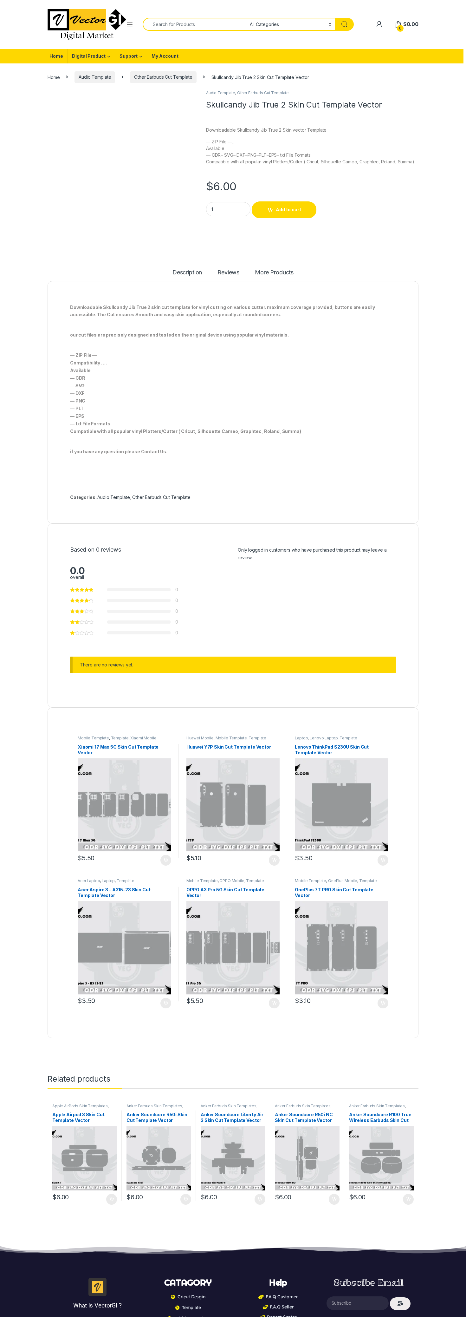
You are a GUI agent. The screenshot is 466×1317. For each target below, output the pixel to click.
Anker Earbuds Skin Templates (154, 591)
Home (56, 56)
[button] (190, 97)
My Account (165, 56)
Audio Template (95, 77)
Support (129, 56)
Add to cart (288, 209)
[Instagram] (409, 856)
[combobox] (194, 24)
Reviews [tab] (230, 273)
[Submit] (400, 789)
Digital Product (89, 56)
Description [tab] (187, 273)
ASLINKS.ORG (109, 880)
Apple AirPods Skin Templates (80, 591)
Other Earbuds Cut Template (163, 77)
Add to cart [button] (111, 685)
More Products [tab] (275, 273)
